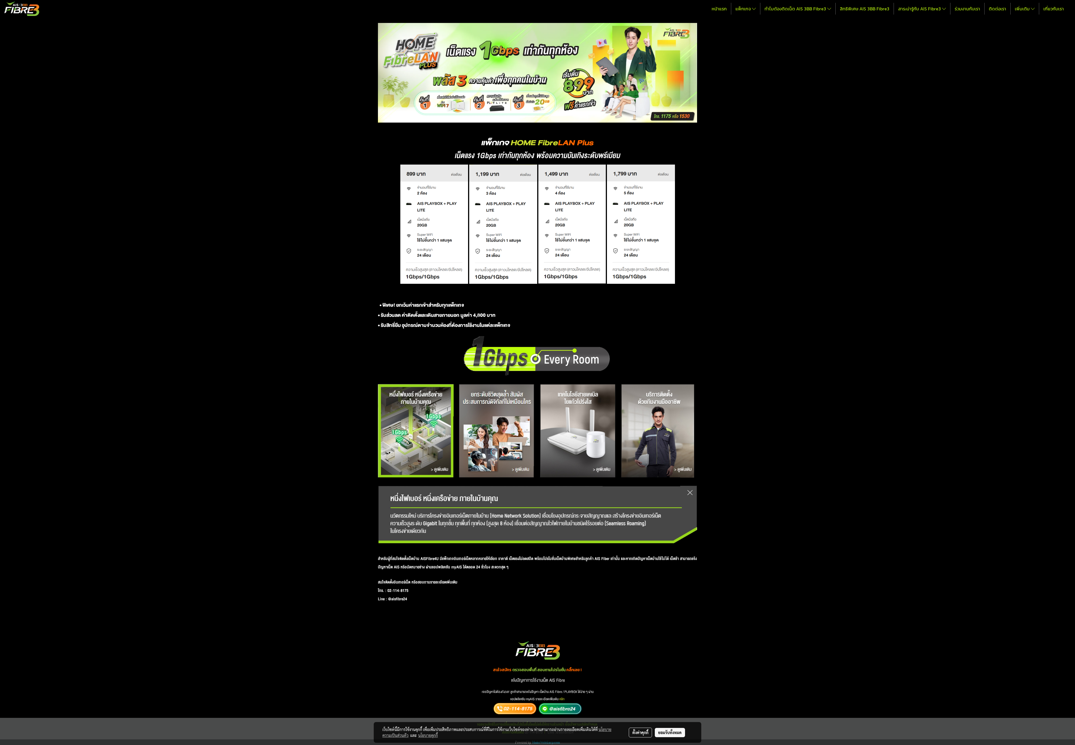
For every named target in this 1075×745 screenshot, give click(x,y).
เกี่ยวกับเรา (1053, 8)
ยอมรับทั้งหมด (670, 732)
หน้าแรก (719, 8)
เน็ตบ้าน (413, 558)
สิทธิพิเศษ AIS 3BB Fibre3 (864, 8)
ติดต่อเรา (997, 8)
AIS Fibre (557, 680)
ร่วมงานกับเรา (967, 8)
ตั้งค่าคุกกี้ (640, 732)
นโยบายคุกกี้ (428, 735)
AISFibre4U (429, 558)
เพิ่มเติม (1023, 8)
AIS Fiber (602, 558)
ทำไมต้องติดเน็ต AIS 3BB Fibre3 (796, 8)
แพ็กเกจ (743, 8)
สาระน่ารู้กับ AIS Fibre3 (920, 8)
